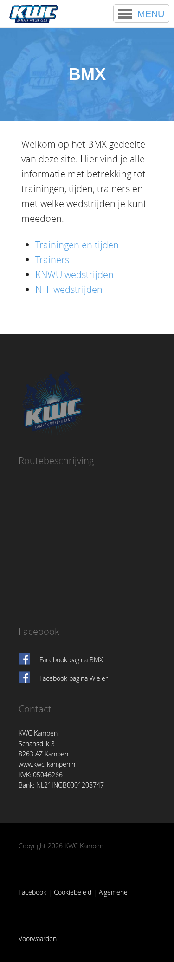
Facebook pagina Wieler (73, 678)
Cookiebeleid (72, 892)
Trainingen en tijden (77, 245)
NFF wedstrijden (69, 289)
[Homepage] (34, 14)
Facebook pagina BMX (71, 659)
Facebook (32, 892)
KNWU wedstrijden (74, 274)
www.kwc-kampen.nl (48, 764)
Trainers (52, 259)
